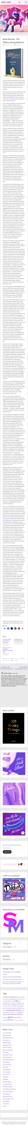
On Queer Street (7, 1084)
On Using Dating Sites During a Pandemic (7, 641)
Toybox (5, 974)
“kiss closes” (6, 457)
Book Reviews (14, 658)
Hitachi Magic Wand (8, 1005)
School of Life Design (20, 1123)
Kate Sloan (17, 45)
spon (10, 1017)
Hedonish (5, 1067)
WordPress (14, 1122)
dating (22, 658)
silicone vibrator (17, 1014)
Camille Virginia (10, 100)
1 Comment (15, 660)
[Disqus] (14, 689)
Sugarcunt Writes (7, 1096)
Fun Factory (13, 1003)
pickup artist (6, 660)
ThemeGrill (5, 1123)
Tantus (5, 1020)
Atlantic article (16, 191)
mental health (10, 1006)
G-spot (18, 1003)
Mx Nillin (5, 1077)
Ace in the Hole (7, 1033)
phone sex (5, 1008)
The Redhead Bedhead (9, 1089)
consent (23, 999)
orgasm (18, 1006)
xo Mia (4, 1106)
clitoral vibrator (18, 999)
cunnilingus (5, 1001)
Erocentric (5, 1052)
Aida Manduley (7, 1035)
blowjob (4, 999)
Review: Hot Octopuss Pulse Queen (12, 979)
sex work (11, 1012)
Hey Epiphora (6, 1069)
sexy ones (16, 1012)
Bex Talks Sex (6, 1040)
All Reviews (7, 658)
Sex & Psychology (8, 1091)
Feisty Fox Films (7, 1057)
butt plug (12, 999)
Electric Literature (8, 1050)
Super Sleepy (17, 1017)
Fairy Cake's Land (7, 1055)
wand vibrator (16, 1020)
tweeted (9, 258)
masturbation (5, 1006)
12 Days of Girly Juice (10, 997)
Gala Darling (6, 1062)
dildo (16, 1001)
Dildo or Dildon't (7, 1047)
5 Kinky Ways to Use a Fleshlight (12, 972)
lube (23, 1004)
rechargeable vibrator (13, 1010)
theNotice (5, 1079)
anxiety (22, 997)
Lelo (17, 1005)
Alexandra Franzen (8, 1037)
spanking (5, 1017)
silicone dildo (7, 1014)
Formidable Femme (8, 1059)
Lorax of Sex (6, 1074)
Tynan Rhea (6, 1103)
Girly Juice (7, 2)
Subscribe (7, 852)
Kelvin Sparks (6, 1072)
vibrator (10, 1020)
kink (14, 1005)
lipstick (20, 1005)
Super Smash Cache (8, 1099)
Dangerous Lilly (7, 1045)
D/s (8, 1001)
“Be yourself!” (16, 580)
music (14, 1006)
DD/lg (13, 1001)
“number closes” (17, 456)
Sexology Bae (6, 1094)
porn (8, 1008)
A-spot (19, 997)
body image (8, 999)
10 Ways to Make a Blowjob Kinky (12, 977)
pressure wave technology (15, 1008)
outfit (21, 1006)
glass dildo (22, 1003)
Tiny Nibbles (6, 1101)
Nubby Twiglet (7, 1081)
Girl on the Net (7, 1064)
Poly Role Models (7, 1086)
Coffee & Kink (6, 1042)
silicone (20, 1012)
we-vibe (21, 1020)
